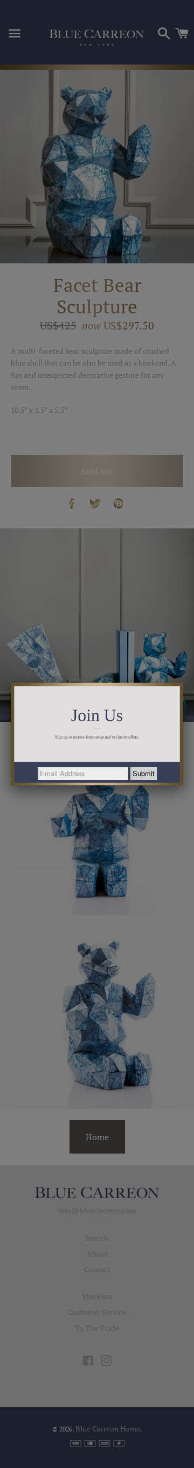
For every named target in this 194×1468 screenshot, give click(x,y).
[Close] (183, 682)
